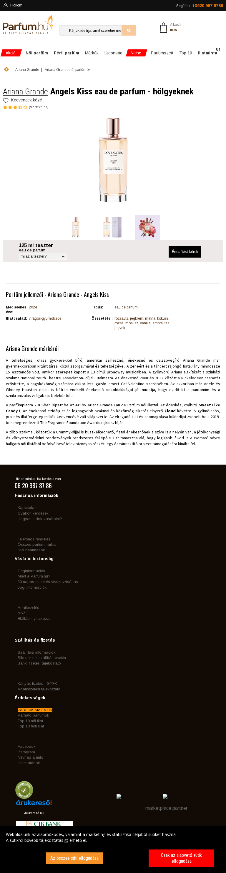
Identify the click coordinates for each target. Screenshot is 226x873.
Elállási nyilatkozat (34, 618)
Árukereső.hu (34, 813)
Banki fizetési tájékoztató (39, 663)
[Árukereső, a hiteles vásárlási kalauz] (24, 796)
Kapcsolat (26, 507)
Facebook (27, 746)
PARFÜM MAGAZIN (35, 710)
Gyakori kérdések (33, 513)
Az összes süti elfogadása (74, 858)
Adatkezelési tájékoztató (39, 689)
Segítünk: (199, 5)
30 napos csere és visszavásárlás (48, 582)
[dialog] (113, 849)
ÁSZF (23, 613)
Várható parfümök (33, 715)
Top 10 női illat (30, 721)
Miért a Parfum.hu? (34, 576)
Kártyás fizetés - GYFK (37, 683)
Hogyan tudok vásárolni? (40, 519)
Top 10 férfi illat (31, 726)
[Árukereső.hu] (33, 804)
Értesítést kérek (185, 251)
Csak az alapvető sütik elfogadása (181, 858)
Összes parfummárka (37, 544)
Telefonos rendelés (34, 539)
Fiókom (16, 5)
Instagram (26, 752)
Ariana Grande (25, 91)
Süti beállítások (31, 550)
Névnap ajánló (30, 757)
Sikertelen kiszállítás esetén (42, 657)
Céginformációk (31, 571)
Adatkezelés (28, 607)
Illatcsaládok (29, 763)
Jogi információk (32, 587)
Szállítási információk (37, 652)
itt (66, 840)
